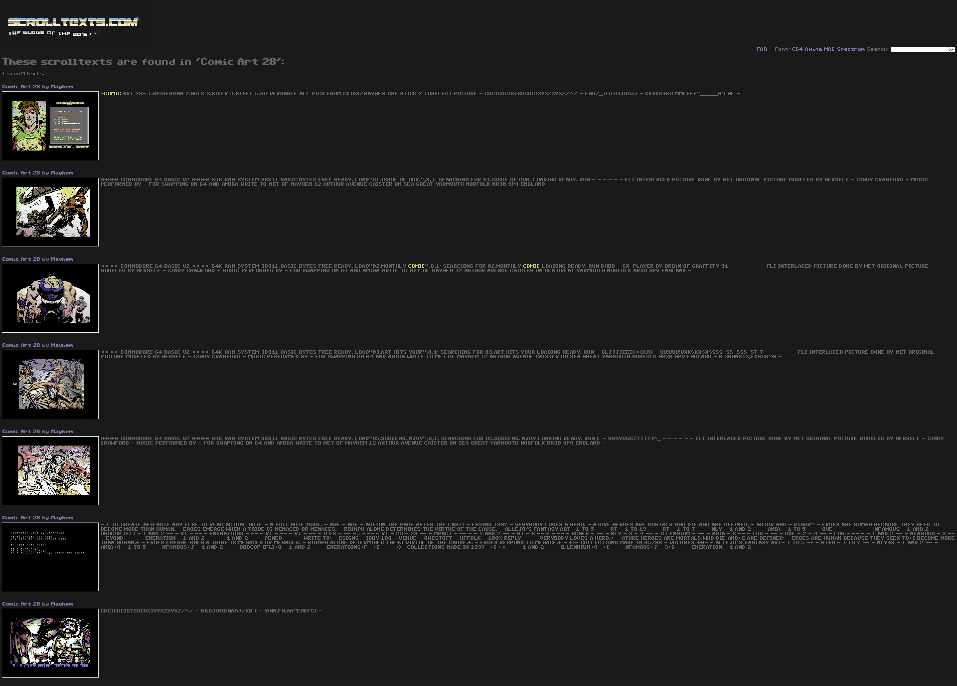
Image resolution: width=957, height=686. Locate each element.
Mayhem (62, 87)
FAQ (762, 49)
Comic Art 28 (21, 87)
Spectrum (851, 49)
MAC (829, 49)
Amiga (813, 49)
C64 (797, 49)
